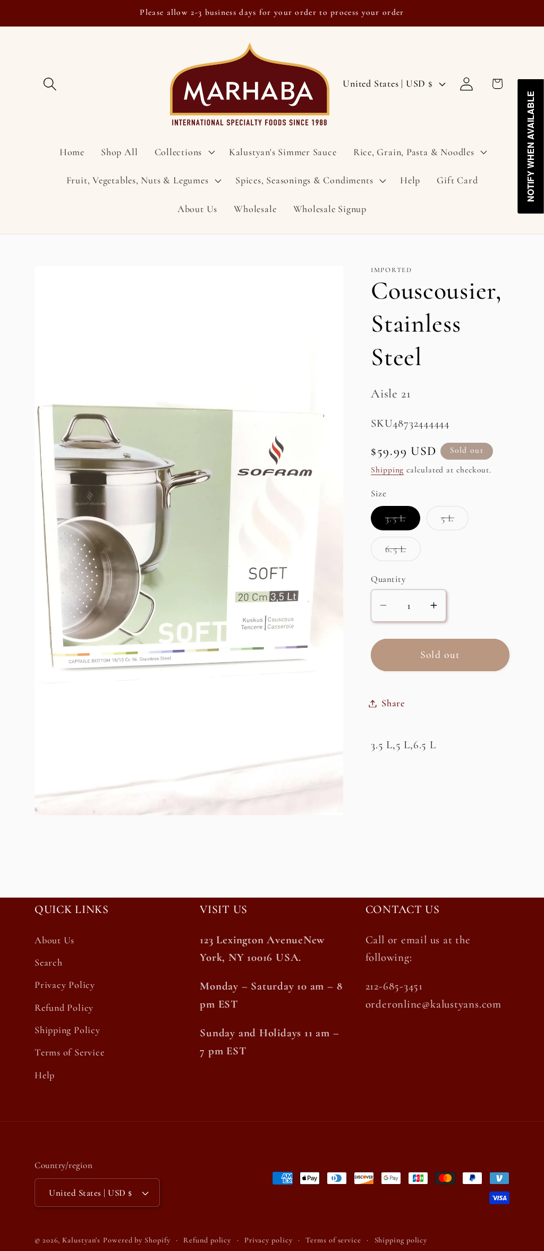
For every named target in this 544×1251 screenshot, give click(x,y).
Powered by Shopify (136, 1240)
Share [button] (393, 703)
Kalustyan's (81, 1240)
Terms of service (333, 1240)
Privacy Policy (65, 985)
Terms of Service (69, 1052)
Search (49, 962)
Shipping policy (401, 1240)
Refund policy (207, 1240)
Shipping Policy (67, 1030)
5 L (455, 521)
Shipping (387, 470)
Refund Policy (64, 1007)
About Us (54, 940)
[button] (50, 84)
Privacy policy (268, 1240)
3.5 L (402, 521)
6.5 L (403, 552)
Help (45, 1075)
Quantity (388, 579)
